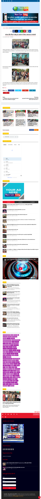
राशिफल (4, 377)
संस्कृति (4, 382)
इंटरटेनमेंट (10, 346)
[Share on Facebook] (11, 90)
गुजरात (4, 355)
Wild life (4, 338)
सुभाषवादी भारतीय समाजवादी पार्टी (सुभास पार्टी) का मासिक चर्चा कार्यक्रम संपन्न (17, 214)
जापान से (14, 360)
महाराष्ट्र (4, 373)
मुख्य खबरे (15, 373)
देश (3, 365)
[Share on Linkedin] (32, 90)
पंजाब (13, 367)
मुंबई (3, 375)
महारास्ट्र (8, 373)
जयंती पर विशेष (9, 360)
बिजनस (9, 370)
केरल (4, 351)
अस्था (10, 343)
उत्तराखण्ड (14, 350)
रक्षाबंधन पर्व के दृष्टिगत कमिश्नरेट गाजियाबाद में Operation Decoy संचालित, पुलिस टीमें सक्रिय (19, 204)
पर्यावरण (4, 368)
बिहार (11, 370)
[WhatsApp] (21, 31)
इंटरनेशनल (14, 346)
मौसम (11, 375)
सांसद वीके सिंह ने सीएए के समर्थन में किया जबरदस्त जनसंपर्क (20, 34)
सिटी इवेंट (12, 382)
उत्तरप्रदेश (15, 348)
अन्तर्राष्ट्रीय (16, 341)
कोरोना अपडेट (10, 351)
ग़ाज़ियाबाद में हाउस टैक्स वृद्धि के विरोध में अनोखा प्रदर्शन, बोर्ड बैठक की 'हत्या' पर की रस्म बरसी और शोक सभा (20, 115)
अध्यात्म (13, 341)
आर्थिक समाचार (16, 345)
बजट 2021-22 (17, 368)
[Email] (27, 31)
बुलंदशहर (18, 370)
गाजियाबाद (8, 353)
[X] (16, 31)
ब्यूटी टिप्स (8, 372)
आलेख (4, 346)
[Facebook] (13, 31)
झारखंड (17, 360)
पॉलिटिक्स (10, 368)
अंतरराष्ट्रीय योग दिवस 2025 (7, 341)
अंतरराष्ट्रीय (12, 338)
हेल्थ (8, 385)
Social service (15, 336)
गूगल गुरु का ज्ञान (8, 355)
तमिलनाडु (8, 363)
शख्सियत (4, 380)
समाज (14, 380)
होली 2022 (12, 385)
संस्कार (17, 380)
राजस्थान (18, 375)
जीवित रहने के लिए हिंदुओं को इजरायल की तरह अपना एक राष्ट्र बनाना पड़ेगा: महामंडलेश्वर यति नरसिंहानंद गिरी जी (7, 115)
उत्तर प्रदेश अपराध (10, 348)
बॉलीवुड (4, 372)
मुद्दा (18, 373)
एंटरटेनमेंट (18, 350)
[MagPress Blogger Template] (20, 8)
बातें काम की (4, 370)
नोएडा (4, 367)
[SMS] (19, 31)
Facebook (31, 129)
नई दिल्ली (9, 365)
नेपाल (12, 365)
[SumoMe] (30, 31)
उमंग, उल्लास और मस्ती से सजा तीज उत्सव (12, 229)
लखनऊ (14, 377)
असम (7, 343)
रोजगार (11, 377)
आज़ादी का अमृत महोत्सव (6, 345)
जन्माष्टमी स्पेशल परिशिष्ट (16, 358)
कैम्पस (7, 351)
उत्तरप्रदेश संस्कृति (5, 350)
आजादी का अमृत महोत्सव (15, 343)
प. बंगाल (10, 367)
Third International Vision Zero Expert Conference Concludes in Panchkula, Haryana (21, 219)
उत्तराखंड (10, 350)
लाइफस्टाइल (18, 377)
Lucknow (9, 336)
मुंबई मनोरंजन (7, 375)
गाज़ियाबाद (12, 353)
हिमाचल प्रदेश (5, 385)
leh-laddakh (5, 336)
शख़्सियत (8, 380)
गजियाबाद (4, 353)
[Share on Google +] (25, 90)
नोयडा (7, 367)
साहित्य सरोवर (8, 382)
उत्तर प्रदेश (4, 348)
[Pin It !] (6, 92)
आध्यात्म (12, 345)
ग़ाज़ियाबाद (5, 87)
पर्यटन (16, 367)
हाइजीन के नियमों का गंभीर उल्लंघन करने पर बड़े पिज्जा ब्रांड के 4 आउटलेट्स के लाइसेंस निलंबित (19, 234)
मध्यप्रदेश (11, 372)
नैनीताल (18, 365)
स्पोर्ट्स (16, 382)
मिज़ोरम (12, 373)
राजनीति (14, 375)
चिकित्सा (13, 355)
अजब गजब (8, 338)
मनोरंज (15, 372)
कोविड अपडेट (15, 351)
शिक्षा (11, 380)
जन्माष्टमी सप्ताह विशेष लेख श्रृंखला (7, 358)
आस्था (7, 346)
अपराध (4, 343)
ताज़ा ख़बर (15, 363)
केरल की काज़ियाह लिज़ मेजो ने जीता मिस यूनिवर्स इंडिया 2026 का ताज (16, 209)
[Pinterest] (24, 31)
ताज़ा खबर (11, 363)
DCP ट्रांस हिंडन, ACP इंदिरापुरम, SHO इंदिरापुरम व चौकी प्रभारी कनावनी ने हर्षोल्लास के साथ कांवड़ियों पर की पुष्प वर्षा (8, 124)
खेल (19, 351)
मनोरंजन (18, 372)
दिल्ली (19, 363)
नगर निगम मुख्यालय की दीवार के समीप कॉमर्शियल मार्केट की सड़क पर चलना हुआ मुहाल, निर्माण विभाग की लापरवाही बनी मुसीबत (32, 124)
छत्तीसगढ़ (17, 355)
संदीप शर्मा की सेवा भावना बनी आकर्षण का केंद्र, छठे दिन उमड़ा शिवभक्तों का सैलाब (32, 115)
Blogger (36, 129)
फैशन (13, 368)
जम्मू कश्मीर (4, 360)
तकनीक (4, 363)
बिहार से (14, 370)
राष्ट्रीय (8, 377)
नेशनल (15, 365)
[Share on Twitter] (18, 90)
